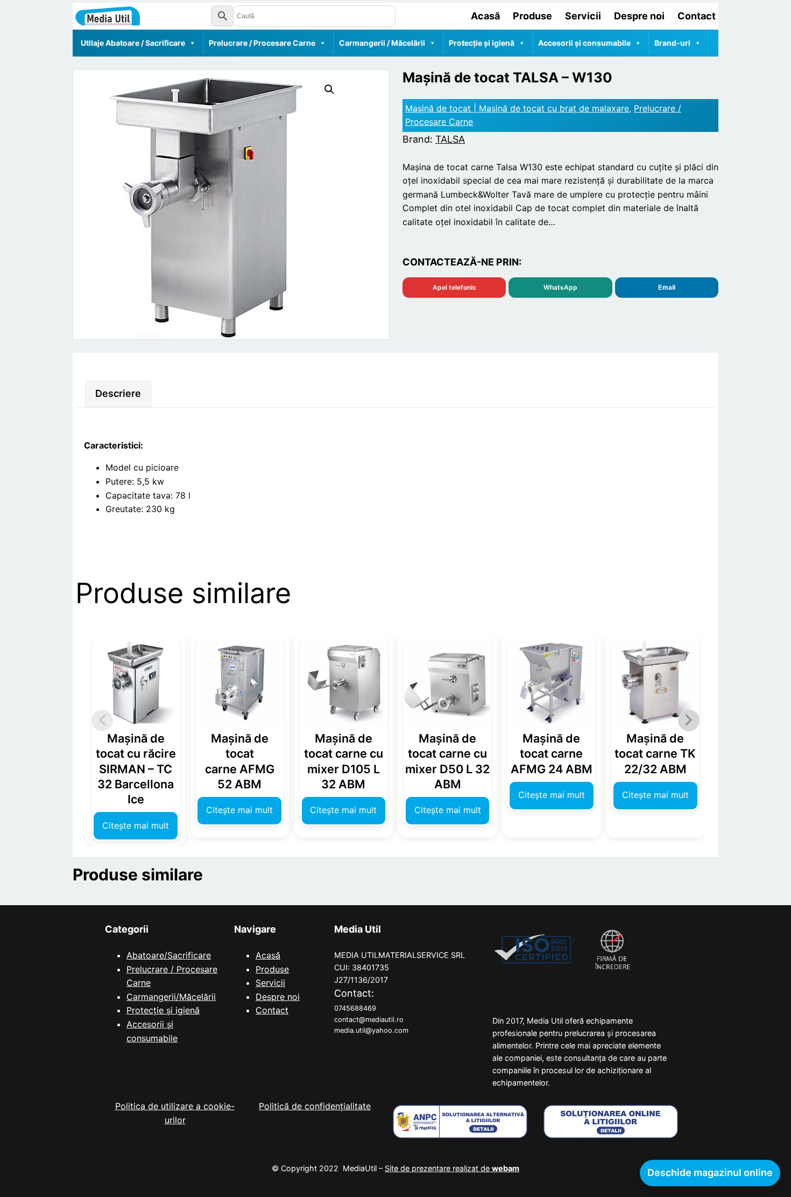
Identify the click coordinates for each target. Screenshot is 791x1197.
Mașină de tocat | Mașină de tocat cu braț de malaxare (517, 108)
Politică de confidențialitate (315, 1106)
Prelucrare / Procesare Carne (262, 42)
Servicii (270, 982)
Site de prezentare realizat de (452, 1168)
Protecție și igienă (481, 42)
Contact (272, 1010)
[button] (329, 89)
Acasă (268, 955)
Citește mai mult (135, 825)
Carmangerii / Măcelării (382, 42)
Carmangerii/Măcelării (171, 996)
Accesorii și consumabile (584, 42)
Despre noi (278, 996)
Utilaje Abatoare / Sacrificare (133, 42)
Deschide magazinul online (710, 1172)
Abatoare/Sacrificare (168, 955)
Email (666, 287)
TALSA (450, 139)
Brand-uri (672, 42)
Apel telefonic (454, 287)
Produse (272, 969)
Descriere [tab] (118, 393)
